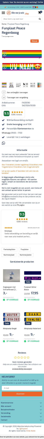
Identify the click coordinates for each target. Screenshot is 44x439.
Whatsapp (6, 133)
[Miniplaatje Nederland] (32, 317)
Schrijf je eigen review (8, 36)
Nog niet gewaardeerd (8, 297)
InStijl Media (30, 431)
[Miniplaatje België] (11, 317)
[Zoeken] (40, 19)
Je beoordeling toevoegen (22, 369)
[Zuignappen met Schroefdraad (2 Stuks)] (11, 275)
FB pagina (20, 205)
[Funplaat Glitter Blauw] (32, 275)
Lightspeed (23, 429)
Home (4, 24)
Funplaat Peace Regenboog (18, 24)
